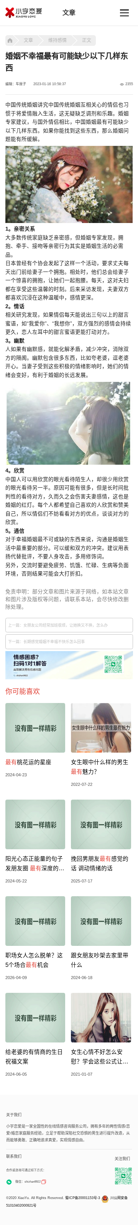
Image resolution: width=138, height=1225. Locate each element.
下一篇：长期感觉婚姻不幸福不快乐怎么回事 (46, 642)
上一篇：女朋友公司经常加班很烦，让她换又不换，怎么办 (58, 625)
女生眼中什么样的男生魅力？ (99, 767)
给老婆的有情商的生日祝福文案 (34, 1057)
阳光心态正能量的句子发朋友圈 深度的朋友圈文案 (34, 864)
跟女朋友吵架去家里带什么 (99, 960)
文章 (28, 40)
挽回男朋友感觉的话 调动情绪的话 (99, 863)
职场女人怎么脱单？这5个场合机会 (34, 960)
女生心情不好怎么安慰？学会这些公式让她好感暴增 (99, 1058)
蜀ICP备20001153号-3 (82, 1198)
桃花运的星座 (28, 762)
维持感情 (57, 40)
